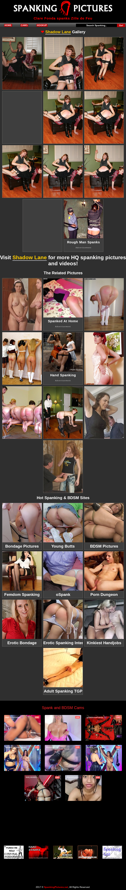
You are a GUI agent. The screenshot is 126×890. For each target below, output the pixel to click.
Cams (24, 25)
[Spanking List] (112, 852)
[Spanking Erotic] (87, 852)
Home (8, 25)
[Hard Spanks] (38, 852)
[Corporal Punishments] (14, 852)
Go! (121, 25)
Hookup (42, 25)
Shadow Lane (58, 32)
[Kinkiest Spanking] (63, 852)
